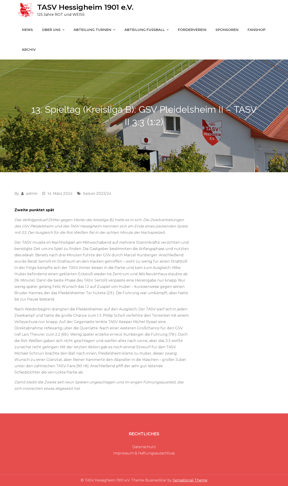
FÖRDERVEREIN (192, 30)
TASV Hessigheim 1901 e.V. (85, 7)
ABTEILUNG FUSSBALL (144, 30)
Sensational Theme (190, 480)
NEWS (27, 30)
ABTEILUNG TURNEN (92, 30)
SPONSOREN (227, 30)
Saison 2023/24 (97, 193)
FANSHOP (257, 30)
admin (32, 193)
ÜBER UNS (51, 30)
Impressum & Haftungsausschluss (144, 453)
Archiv (29, 49)
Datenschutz (144, 447)
